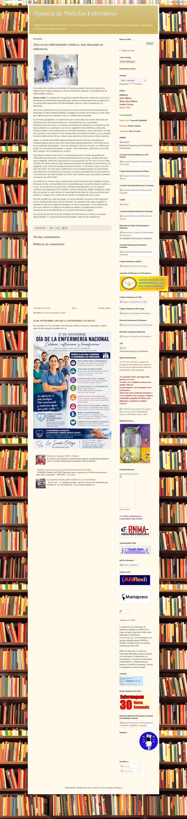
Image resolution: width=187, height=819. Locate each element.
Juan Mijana (125, 98)
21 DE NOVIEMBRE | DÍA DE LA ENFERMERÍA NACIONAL (64, 320)
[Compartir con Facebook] (63, 228)
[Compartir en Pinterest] (66, 228)
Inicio (74, 308)
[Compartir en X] (61, 228)
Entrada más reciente (42, 308)
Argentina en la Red (127, 620)
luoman (95, 787)
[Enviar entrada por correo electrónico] (51, 228)
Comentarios (128, 771)
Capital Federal (130, 684)
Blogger (119, 787)
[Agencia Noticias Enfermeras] (128, 506)
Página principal (128, 50)
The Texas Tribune (96, 160)
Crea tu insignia (125, 509)
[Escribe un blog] (58, 228)
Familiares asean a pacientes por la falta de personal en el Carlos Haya (64, 469)
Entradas (126, 766)
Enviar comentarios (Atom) (55, 312)
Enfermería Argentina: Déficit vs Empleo (63, 456)
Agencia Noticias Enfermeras (129, 474)
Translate (138, 84)
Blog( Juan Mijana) (129, 101)
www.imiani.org (126, 637)
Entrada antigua (104, 308)
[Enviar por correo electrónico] (55, 228)
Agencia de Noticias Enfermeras (75, 12)
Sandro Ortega (126, 104)
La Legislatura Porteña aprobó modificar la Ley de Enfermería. (71, 479)
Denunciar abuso (128, 68)
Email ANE (125, 107)
